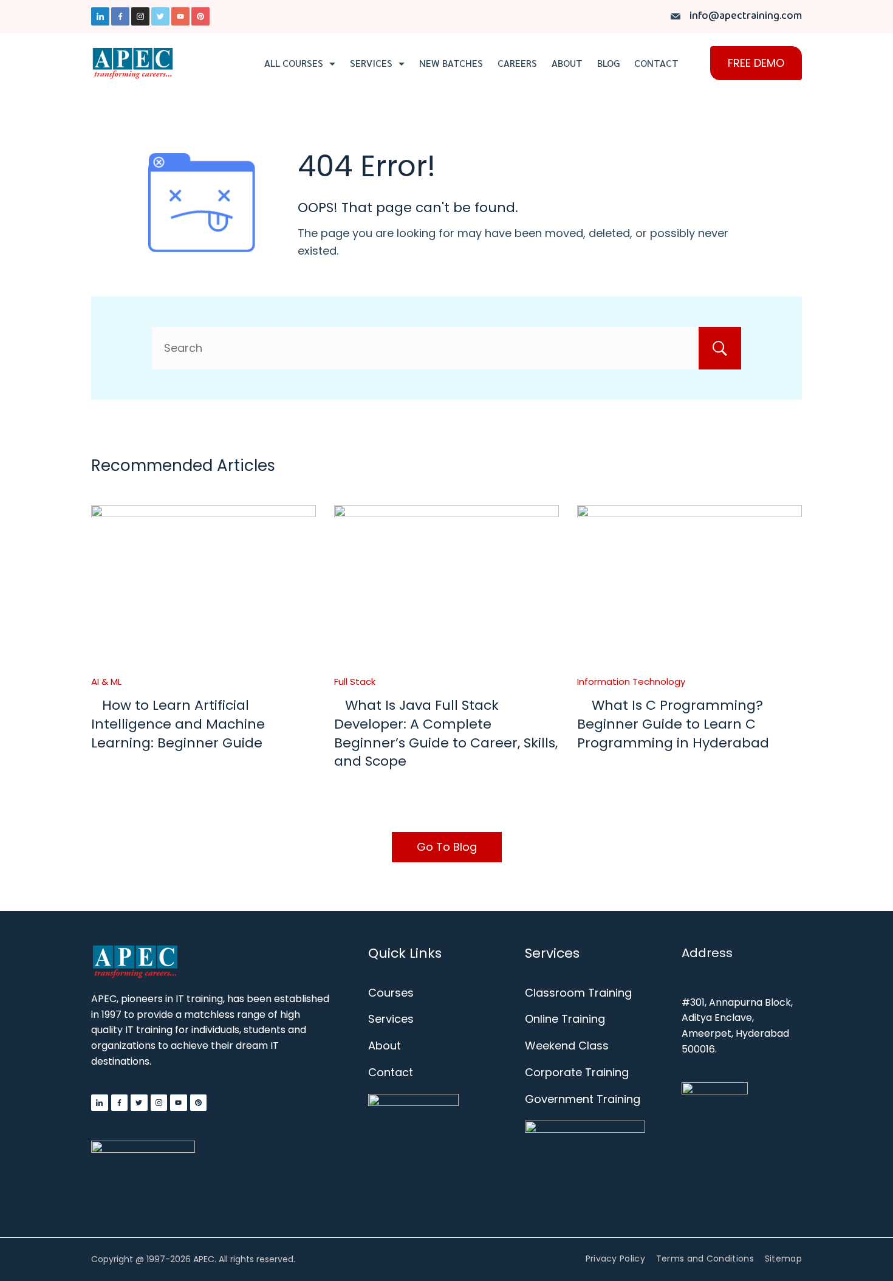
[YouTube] (180, 16)
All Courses (293, 63)
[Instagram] (140, 16)
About (567, 63)
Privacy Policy (615, 1258)
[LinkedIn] (100, 16)
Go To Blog (447, 846)
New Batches (451, 63)
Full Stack (354, 681)
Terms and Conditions (705, 1258)
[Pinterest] (200, 16)
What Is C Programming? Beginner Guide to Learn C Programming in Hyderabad (673, 724)
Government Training (582, 1099)
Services (371, 63)
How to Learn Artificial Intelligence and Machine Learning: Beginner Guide (178, 724)
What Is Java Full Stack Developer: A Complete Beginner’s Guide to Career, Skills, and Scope (446, 733)
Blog (608, 63)
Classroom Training (578, 992)
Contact (656, 63)
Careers (517, 63)
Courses (391, 992)
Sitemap (783, 1258)
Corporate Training (577, 1072)
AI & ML (106, 681)
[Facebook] (120, 16)
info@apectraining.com (745, 16)
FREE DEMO (756, 62)
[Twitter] (160, 16)
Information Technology (631, 681)
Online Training (565, 1018)
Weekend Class (567, 1045)
